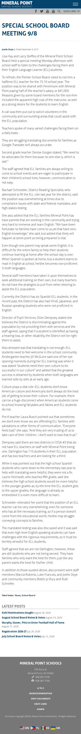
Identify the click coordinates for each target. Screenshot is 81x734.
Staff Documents (40, 698)
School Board (28, 595)
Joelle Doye (8, 49)
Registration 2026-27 (14, 631)
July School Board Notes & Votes (21, 636)
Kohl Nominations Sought (18, 612)
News (18, 595)
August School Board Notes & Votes (23, 617)
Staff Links (40, 704)
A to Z (40, 688)
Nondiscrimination (40, 693)
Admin (40, 709)
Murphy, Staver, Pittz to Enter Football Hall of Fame (33, 622)
